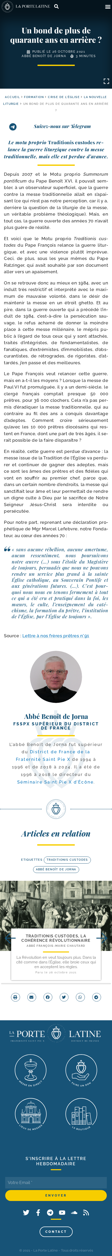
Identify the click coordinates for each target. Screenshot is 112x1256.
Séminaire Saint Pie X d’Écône (55, 782)
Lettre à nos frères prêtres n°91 (55, 635)
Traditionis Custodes (67, 859)
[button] (107, 6)
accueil (12, 97)
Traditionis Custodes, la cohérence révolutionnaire (56, 938)
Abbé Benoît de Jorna (44, 56)
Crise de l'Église (64, 97)
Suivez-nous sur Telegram (62, 126)
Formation (34, 97)
